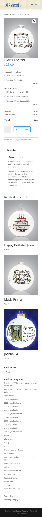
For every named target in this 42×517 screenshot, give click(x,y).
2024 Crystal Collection (13, 406)
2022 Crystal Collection (13, 414)
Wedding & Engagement (13, 499)
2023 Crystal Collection (13, 410)
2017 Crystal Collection (13, 432)
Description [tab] (11, 150)
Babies (6, 435)
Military (7, 467)
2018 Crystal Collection (13, 428)
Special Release (10, 396)
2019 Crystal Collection (13, 424)
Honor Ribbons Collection (14, 450)
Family (6, 442)
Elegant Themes (21, 511)
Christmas (8, 439)
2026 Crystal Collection (13, 399)
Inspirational (14, 14)
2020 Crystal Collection (13, 421)
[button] (34, 21)
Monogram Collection (12, 471)
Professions (8, 481)
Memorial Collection (12, 463)
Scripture (7, 485)
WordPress (22, 514)
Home (6, 14)
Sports (6, 492)
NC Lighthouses (10, 474)
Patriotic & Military (11, 478)
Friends (7, 446)
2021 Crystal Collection (13, 417)
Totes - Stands (9, 496)
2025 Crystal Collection (13, 403)
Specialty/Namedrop (12, 489)
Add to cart (22, 129)
